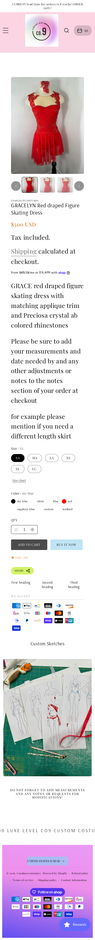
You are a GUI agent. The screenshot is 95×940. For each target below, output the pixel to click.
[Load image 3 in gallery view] (65, 185)
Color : (22, 493)
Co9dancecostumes (28, 873)
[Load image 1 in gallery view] (30, 185)
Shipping (24, 251)
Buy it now (66, 545)
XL (18, 469)
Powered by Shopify (55, 873)
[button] (5, 30)
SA (18, 458)
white (33, 501)
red (64, 501)
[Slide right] (79, 186)
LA (52, 458)
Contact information (74, 880)
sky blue (13, 501)
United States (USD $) (43, 861)
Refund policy (80, 873)
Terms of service (23, 880)
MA (34, 458)
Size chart (19, 480)
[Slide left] (16, 186)
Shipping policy (47, 880)
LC (34, 469)
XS (68, 458)
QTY (14, 520)
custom (40, 509)
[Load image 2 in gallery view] (47, 185)
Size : (17, 448)
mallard (59, 509)
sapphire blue (13, 509)
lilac (49, 501)
